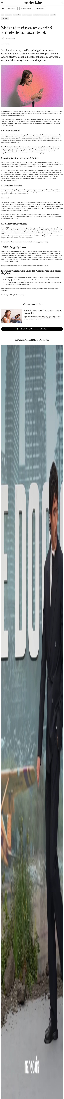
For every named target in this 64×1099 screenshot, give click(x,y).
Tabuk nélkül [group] (40, 8)
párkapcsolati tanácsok (41, 14)
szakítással (17, 113)
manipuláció (17, 14)
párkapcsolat (27, 14)
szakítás (52, 14)
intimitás (8, 14)
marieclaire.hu (10, 38)
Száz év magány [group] (26, 8)
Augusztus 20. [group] (11, 8)
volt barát (5, 18)
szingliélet (12, 191)
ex (2, 14)
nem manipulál (30, 265)
